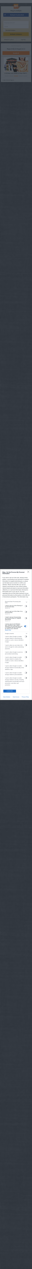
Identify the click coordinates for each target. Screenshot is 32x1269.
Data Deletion (6, 697)
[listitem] (16, 602)
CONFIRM (10, 691)
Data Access (16, 697)
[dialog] (16, 634)
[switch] (25, 606)
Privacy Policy (25, 697)
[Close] (28, 572)
